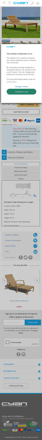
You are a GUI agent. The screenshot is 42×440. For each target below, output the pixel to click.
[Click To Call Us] (32, 3)
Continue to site (21, 91)
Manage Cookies (21, 86)
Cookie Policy (12, 81)
